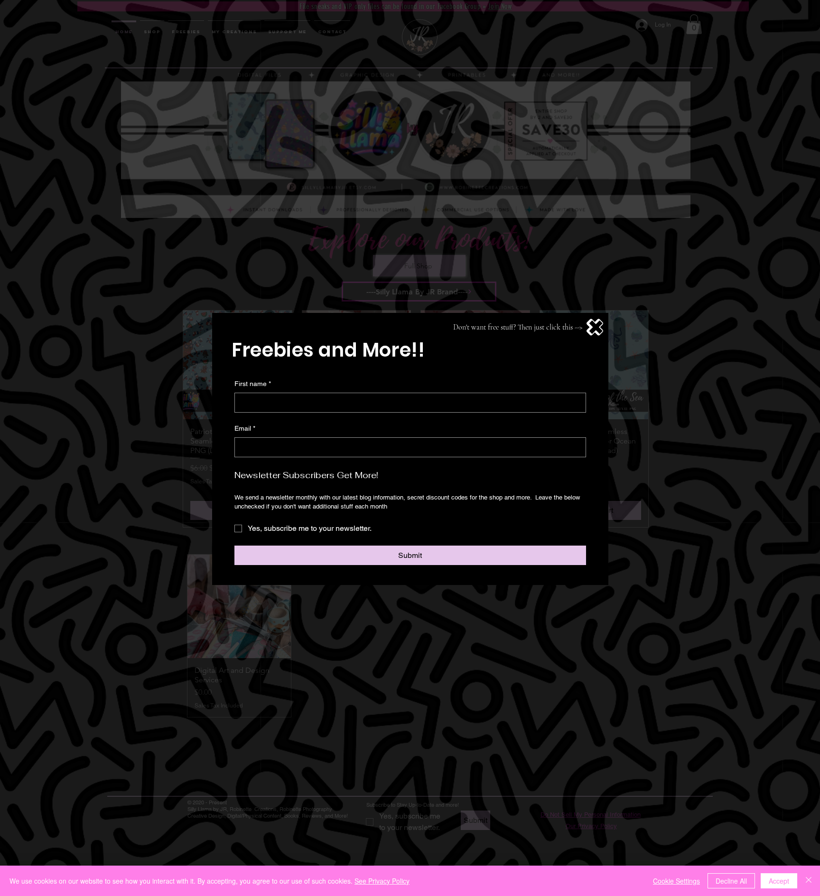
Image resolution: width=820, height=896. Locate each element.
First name (252, 383)
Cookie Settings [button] (676, 881)
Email (244, 428)
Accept (779, 881)
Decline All (731, 881)
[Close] (808, 880)
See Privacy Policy (382, 881)
